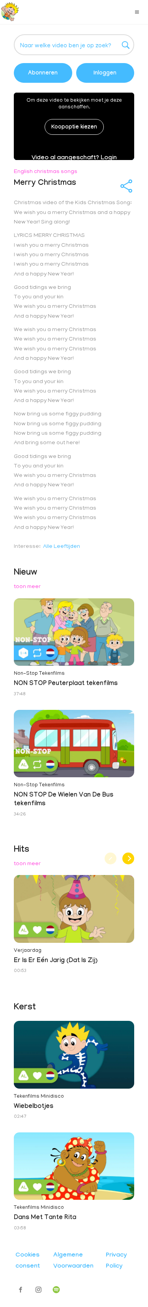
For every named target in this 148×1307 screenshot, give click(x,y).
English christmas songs (45, 172)
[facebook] (21, 1290)
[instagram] (38, 1290)
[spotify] (56, 1290)
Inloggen (105, 74)
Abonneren (43, 74)
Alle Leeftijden (61, 547)
